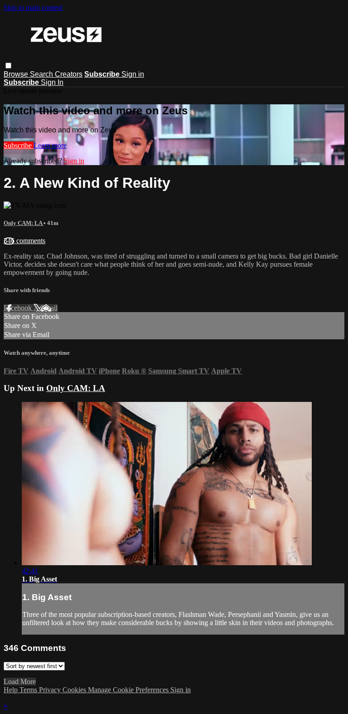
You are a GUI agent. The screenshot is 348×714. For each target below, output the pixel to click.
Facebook (19, 308)
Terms (29, 690)
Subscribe (19, 145)
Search (42, 74)
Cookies (75, 690)
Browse (17, 74)
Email (49, 308)
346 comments (24, 241)
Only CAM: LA (24, 223)
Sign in (132, 74)
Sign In (52, 82)
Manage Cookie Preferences (129, 690)
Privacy (51, 690)
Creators (68, 74)
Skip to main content (33, 7)
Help (11, 690)
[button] (8, 65)
